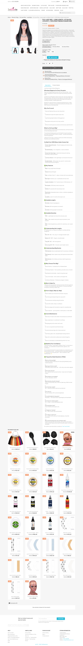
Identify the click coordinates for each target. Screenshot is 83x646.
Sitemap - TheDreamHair (30, 639)
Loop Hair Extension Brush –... (33, 447)
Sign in (43, 634)
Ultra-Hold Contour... (67, 575)
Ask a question (58, 68)
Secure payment (11, 634)
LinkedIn (25, 625)
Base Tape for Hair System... (15, 532)
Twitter (12, 625)
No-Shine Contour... (33, 575)
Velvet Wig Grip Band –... (67, 447)
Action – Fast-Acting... (50, 511)
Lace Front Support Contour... (33, 554)
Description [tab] (48, 85)
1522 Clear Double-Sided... (15, 468)
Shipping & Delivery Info (12, 635)
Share (47, 63)
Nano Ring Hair (25, 8)
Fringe (43, 10)
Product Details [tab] (56, 85)
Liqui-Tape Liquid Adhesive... (15, 511)
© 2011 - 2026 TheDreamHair (41, 644)
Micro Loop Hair (44, 8)
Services (56, 10)
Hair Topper (24, 10)
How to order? (11, 632)
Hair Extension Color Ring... (15, 447)
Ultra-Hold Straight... (15, 596)
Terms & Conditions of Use (30, 634)
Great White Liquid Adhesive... (67, 490)
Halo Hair (52, 8)
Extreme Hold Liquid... (50, 490)
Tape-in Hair (51, 5)
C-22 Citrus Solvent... (67, 511)
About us (27, 635)
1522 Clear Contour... (67, 532)
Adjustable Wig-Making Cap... (50, 447)
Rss (14, 625)
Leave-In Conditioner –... (50, 532)
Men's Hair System (26, 5)
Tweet (49, 63)
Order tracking (45, 632)
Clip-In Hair (44, 5)
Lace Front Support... (50, 468)
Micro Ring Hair (34, 8)
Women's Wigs (35, 5)
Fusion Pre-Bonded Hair (62, 5)
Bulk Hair (64, 8)
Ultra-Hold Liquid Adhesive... (33, 511)
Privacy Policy (28, 632)
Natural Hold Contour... (67, 554)
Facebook (9, 625)
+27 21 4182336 (14, 1)
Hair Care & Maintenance (13, 639)
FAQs (9, 640)
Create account (45, 635)
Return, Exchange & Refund (13, 637)
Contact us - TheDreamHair (31, 637)
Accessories (49, 10)
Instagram (22, 625)
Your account (46, 630)
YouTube (17, 625)
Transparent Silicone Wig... (32, 596)
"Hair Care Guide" (66, 426)
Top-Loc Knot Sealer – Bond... (33, 532)
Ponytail (71, 8)
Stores (26, 640)
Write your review (48, 68)
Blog (61, 10)
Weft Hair (58, 8)
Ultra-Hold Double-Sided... (32, 490)
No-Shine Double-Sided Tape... (15, 490)
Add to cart (52, 57)
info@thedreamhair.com (68, 640)
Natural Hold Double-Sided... (67, 468)
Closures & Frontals (34, 10)
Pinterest (52, 63)
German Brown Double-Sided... (32, 468)
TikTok (27, 625)
